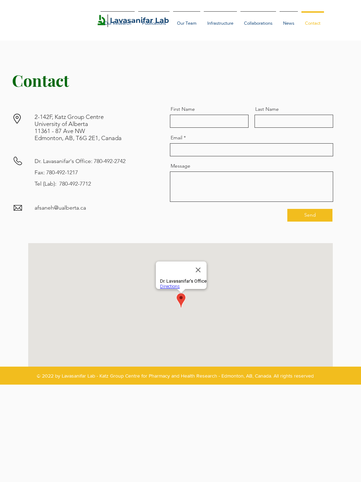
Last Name (267, 109)
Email (176, 137)
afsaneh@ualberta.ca (60, 207)
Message (180, 165)
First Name (183, 109)
